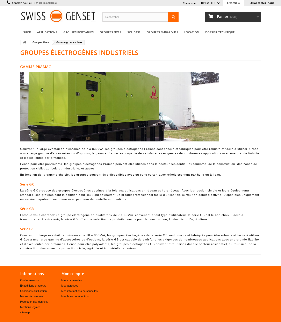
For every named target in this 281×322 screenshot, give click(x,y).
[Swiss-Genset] (58, 16)
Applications (47, 32)
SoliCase (133, 32)
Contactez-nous (263, 2)
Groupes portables (78, 32)
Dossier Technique (220, 32)
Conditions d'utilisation (33, 291)
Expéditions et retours (33, 285)
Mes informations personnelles (79, 291)
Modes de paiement (32, 296)
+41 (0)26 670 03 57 (45, 2)
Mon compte (72, 273)
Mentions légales (30, 307)
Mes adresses (69, 285)
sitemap (25, 312)
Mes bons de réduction (74, 296)
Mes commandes (71, 280)
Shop (27, 32)
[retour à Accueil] (24, 42)
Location (191, 32)
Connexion (189, 3)
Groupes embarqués (162, 32)
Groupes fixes (110, 32)
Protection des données (34, 301)
